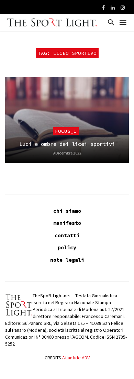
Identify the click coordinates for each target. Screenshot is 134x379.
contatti (67, 235)
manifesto (67, 223)
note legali (67, 260)
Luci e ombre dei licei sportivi (67, 144)
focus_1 (66, 131)
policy (67, 247)
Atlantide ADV (76, 358)
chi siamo (67, 211)
